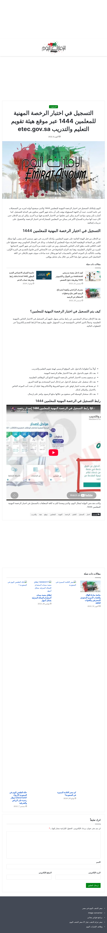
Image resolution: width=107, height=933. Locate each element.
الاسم (98, 862)
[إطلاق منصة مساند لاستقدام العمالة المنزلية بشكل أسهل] (41, 586)
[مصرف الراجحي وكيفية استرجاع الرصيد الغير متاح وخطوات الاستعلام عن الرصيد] (92, 293)
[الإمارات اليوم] (53, 47)
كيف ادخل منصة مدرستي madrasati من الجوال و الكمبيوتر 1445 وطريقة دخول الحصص (69, 276)
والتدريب (34, 514)
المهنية (60, 514)
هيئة (40, 514)
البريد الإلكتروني (94, 872)
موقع (46, 514)
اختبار (88, 514)
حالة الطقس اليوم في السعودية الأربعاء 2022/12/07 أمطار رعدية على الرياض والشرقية (18, 797)
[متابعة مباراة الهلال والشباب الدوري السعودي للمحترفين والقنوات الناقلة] (90, 586)
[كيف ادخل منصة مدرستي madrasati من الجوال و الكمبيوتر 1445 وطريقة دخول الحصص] (92, 276)
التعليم (74, 514)
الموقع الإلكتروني (45, 872)
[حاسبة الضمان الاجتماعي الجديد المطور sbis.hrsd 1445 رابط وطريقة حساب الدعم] (44, 275)
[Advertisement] (57, 19)
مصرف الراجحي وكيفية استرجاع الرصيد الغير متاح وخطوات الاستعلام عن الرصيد (70, 293)
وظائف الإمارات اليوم (94, 926)
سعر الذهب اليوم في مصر (92, 908)
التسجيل (81, 514)
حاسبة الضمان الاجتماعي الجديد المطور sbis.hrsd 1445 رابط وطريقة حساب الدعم (21, 276)
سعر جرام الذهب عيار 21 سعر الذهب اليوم (86, 922)
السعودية (53, 107)
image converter (95, 913)
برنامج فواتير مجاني (94, 917)
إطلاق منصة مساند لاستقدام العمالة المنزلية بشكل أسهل (41, 598)
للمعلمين (53, 514)
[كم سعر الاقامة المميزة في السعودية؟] (66, 685)
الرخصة (67, 514)
